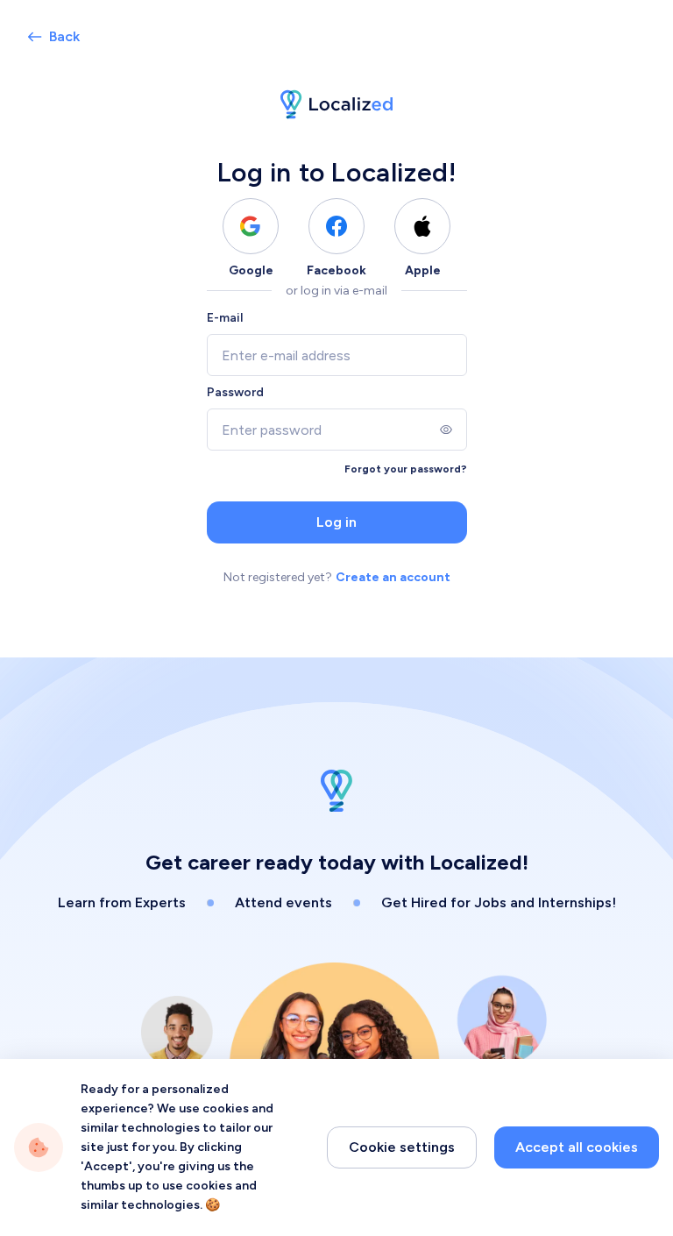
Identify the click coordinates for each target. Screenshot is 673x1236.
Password (235, 392)
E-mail (225, 317)
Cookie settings (402, 1147)
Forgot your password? (405, 469)
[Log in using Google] (251, 226)
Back (64, 36)
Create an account (393, 577)
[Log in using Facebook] (336, 226)
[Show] (446, 430)
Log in (336, 522)
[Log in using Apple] (422, 226)
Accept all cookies (576, 1147)
